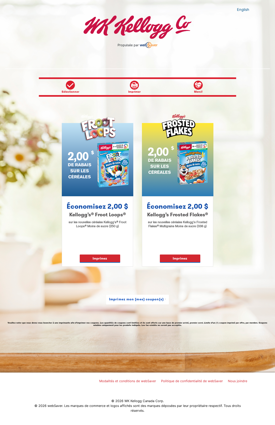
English (243, 9)
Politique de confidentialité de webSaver (193, 380)
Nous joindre (238, 380)
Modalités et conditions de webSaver (128, 380)
